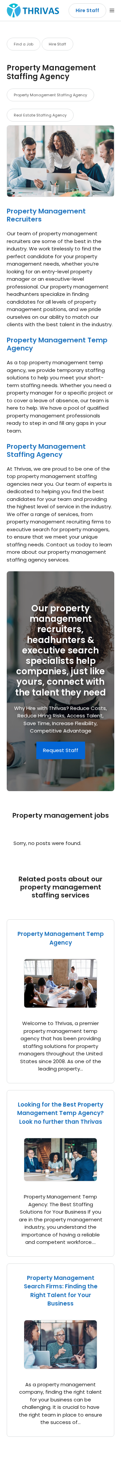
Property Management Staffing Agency (50, 95)
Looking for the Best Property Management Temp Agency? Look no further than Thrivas (60, 1113)
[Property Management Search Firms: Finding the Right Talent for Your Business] (60, 1364)
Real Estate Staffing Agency (40, 115)
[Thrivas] (31, 10)
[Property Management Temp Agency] (60, 1004)
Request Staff (60, 750)
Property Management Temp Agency (57, 344)
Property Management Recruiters (46, 215)
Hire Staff (87, 10)
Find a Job (23, 44)
